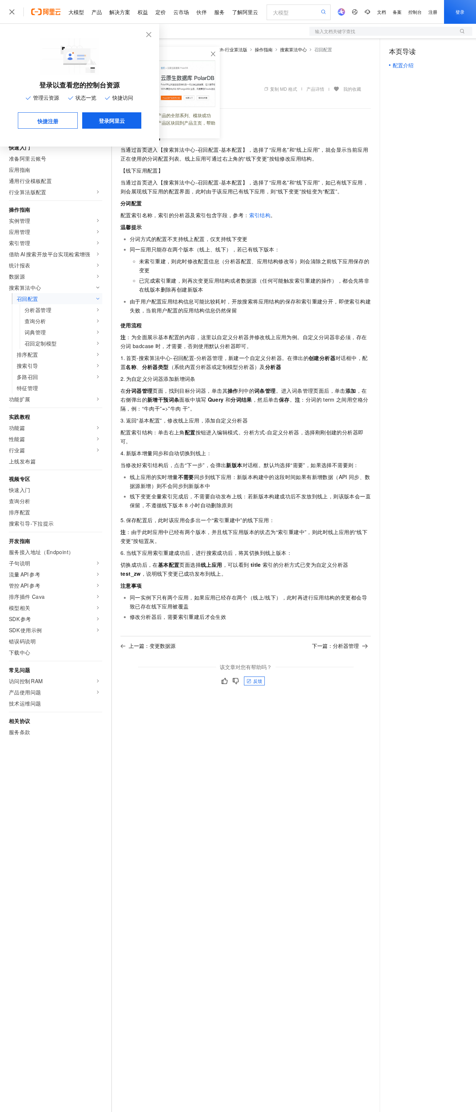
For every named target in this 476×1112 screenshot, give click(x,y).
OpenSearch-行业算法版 (222, 49)
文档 (381, 12)
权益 (143, 12)
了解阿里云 (245, 12)
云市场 (181, 12)
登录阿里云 (112, 120)
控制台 (415, 12)
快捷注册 (48, 121)
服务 (219, 12)
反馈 (257, 681)
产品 (96, 12)
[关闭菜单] (12, 12)
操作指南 (264, 49)
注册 (432, 12)
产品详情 (315, 89)
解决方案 (119, 12)
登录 (460, 12)
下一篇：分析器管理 (335, 645)
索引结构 (260, 215)
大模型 (76, 12)
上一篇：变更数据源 (152, 645)
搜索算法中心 (293, 49)
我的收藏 (352, 89)
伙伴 (201, 12)
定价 (160, 12)
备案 (397, 12)
